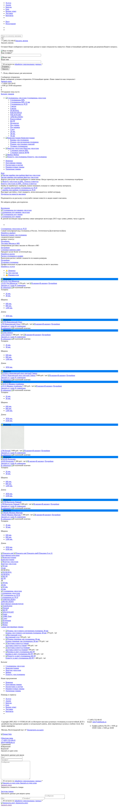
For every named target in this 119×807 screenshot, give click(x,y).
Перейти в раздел (8, 254)
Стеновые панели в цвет (10, 250)
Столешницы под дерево (11, 217)
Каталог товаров (7, 94)
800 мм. (9, 306)
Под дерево (14, 125)
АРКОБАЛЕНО (16, 117)
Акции (8, 5)
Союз (12, 129)
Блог (7, 9)
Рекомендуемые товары (15, 167)
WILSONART (15, 115)
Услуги (8, 3)
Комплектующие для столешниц (14, 235)
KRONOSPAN (16, 113)
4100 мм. (9, 421)
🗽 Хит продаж (12, 273)
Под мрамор (15, 127)
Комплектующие (7, 560)
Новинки (9, 161)
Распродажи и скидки (14, 165)
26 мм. (12, 132)
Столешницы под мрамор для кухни (15, 212)
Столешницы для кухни (10, 593)
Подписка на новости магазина (13, 194)
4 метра (13, 108)
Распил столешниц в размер (12, 256)
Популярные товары (14, 163)
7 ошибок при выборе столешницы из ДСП (18, 190)
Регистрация (11, 24)
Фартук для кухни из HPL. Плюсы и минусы (19, 184)
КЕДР (12, 121)
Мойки (8, 672)
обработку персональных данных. (28, 64)
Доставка (9, 13)
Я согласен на (23, 64)
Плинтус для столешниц (15, 674)
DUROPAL (14, 110)
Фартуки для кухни (8, 564)
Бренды (9, 7)
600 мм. (9, 304)
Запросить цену (21, 803)
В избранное (6, 287)
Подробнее (5, 248)
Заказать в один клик (28, 783)
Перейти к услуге (8, 266)
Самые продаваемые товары (12, 627)
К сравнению (20, 285)
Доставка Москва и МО (10, 243)
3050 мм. (9, 316)
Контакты (9, 15)
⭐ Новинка (10, 271)
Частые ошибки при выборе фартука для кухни (19, 177)
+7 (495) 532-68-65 (8, 740)
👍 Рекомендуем (12, 275)
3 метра (13, 106)
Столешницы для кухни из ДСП (14, 229)
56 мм (12, 136)
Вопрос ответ (11, 11)
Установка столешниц (9, 262)
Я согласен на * (23, 781)
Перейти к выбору (8, 233)
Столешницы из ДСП (9, 597)
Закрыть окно (6, 81)
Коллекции (5, 208)
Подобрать (5, 241)
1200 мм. (9, 308)
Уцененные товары (13, 169)
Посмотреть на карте (35, 730)
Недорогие (14, 123)
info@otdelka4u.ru (99, 722)
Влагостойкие (15, 119)
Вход (8, 22)
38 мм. (12, 134)
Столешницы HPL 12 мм (20, 102)
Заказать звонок (21, 41)
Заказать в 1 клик (8, 285)
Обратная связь (7, 738)
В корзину (44, 283)
